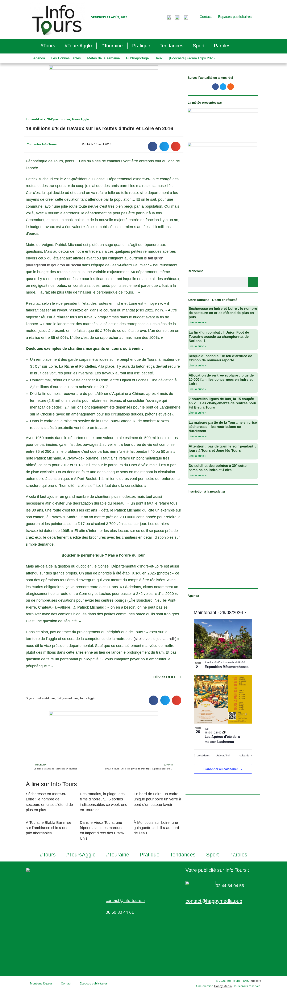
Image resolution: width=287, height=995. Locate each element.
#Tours (48, 45)
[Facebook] (215, 86)
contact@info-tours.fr (125, 900)
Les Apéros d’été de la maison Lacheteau (222, 739)
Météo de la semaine (103, 58)
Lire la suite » (198, 322)
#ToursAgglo (78, 45)
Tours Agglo (80, 119)
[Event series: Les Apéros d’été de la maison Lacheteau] (223, 732)
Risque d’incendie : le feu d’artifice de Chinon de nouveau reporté (220, 358)
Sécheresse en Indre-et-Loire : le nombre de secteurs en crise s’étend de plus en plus (223, 313)
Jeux (159, 58)
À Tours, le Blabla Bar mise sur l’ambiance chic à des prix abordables (48, 827)
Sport (198, 45)
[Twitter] (223, 86)
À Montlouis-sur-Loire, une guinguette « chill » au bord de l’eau (156, 827)
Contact (206, 17)
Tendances (171, 45)
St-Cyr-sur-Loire (58, 119)
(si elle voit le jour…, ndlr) (155, 639)
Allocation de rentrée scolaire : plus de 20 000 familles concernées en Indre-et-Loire (221, 379)
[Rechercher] (253, 282)
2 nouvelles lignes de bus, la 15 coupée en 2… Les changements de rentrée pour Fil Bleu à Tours (222, 403)
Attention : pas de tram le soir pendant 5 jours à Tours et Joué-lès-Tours (222, 448)
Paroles (222, 45)
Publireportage (137, 58)
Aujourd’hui (223, 755)
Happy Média (223, 986)
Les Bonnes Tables (66, 58)
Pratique (141, 45)
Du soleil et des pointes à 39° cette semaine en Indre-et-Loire (217, 468)
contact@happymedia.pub (214, 901)
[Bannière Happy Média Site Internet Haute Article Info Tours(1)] (103, 737)
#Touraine (112, 45)
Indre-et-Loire (35, 119)
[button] (152, 146)
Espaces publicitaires (235, 17)
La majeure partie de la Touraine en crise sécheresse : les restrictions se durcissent (223, 427)
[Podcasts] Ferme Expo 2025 (192, 58)
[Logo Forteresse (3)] (223, 121)
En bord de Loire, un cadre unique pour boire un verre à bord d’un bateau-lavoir (157, 799)
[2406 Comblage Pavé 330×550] (222, 200)
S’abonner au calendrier (221, 769)
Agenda (39, 58)
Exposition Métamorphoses (227, 666)
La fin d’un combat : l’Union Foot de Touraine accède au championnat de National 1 (219, 336)
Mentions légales (41, 983)
